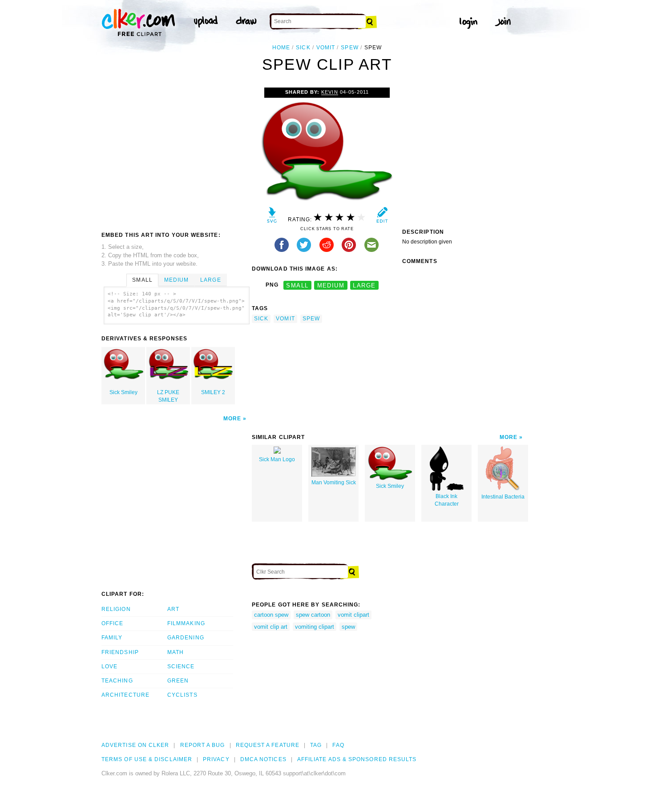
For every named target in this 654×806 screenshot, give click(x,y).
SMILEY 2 (213, 392)
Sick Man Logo (277, 459)
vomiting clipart (314, 626)
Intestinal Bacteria (503, 497)
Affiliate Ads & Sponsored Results (357, 759)
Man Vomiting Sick (333, 482)
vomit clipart (353, 614)
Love (109, 666)
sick (303, 47)
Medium (176, 280)
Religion (116, 609)
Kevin (329, 92)
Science (181, 666)
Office (112, 623)
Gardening (185, 637)
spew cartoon (313, 614)
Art (173, 609)
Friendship (120, 652)
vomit (325, 47)
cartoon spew (271, 614)
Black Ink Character (447, 500)
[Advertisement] (176, 154)
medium (331, 285)
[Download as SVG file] (272, 217)
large (364, 285)
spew (349, 47)
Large (210, 280)
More (232, 418)
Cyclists (182, 695)
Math (175, 652)
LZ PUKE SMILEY (168, 396)
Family (111, 637)
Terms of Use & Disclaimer (146, 759)
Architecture (125, 695)
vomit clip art (270, 626)
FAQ (338, 745)
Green (178, 681)
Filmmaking (186, 623)
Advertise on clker (135, 745)
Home (281, 47)
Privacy (216, 759)
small (297, 285)
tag (316, 745)
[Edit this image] (382, 217)
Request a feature (267, 745)
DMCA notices (263, 759)
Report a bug (202, 745)
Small (142, 280)
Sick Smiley (123, 392)
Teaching (117, 681)
